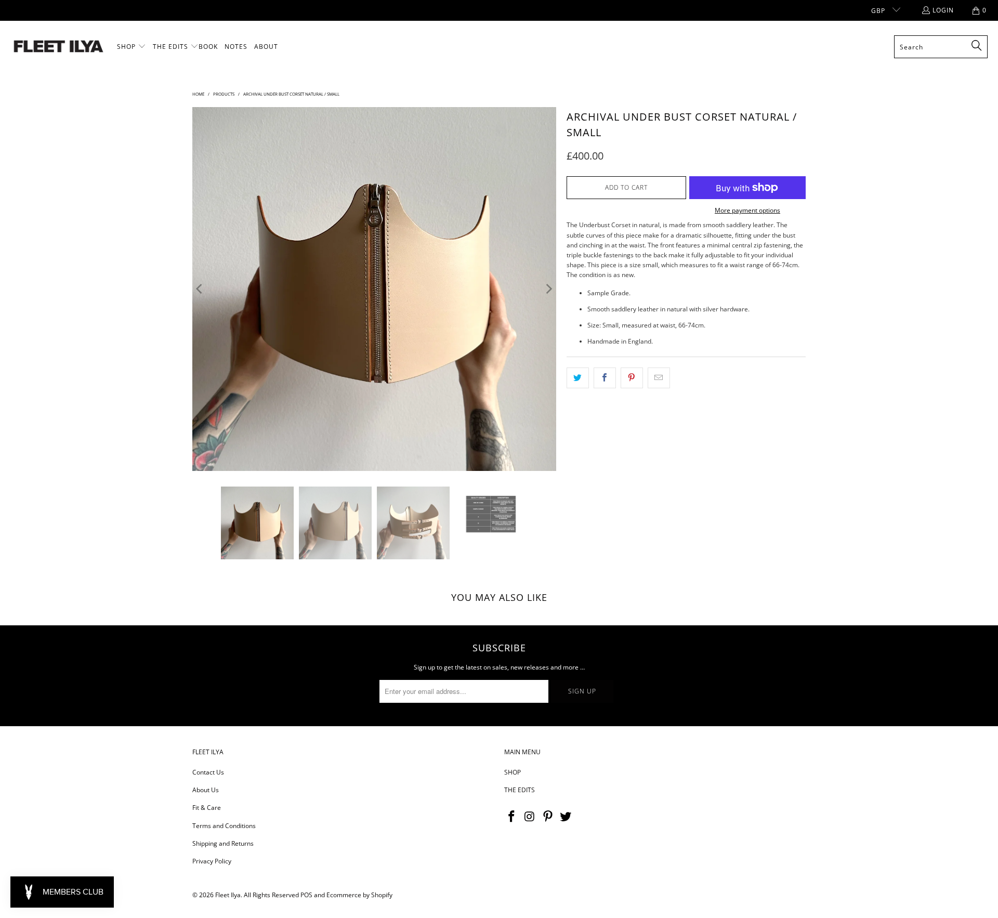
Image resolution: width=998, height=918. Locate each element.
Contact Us (208, 772)
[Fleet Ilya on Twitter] (566, 816)
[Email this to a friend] (659, 378)
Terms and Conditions (224, 825)
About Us (205, 789)
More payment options (747, 210)
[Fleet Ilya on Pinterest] (548, 816)
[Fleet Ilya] (58, 47)
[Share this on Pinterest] (632, 378)
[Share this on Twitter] (578, 378)
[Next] (548, 289)
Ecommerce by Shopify (359, 894)
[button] (131, 46)
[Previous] (200, 289)
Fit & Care (206, 807)
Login (943, 10)
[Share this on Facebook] (605, 378)
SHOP (512, 772)
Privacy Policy (211, 861)
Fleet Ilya (228, 894)
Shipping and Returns (223, 843)
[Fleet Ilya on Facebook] (512, 816)
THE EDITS (519, 789)
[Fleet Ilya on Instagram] (530, 816)
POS (306, 894)
